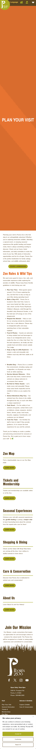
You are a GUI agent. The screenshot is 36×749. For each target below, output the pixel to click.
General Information (8, 707)
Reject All (18, 745)
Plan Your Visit (6, 704)
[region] (18, 732)
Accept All (18, 734)
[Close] (34, 716)
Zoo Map (5, 714)
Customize (18, 739)
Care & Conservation (26, 707)
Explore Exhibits (25, 704)
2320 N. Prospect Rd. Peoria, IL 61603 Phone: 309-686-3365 (17, 693)
